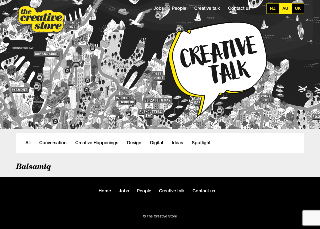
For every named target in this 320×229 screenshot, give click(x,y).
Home (104, 190)
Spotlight (201, 142)
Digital (156, 142)
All (28, 142)
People (179, 8)
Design (134, 142)
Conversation (52, 142)
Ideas (177, 142)
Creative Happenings (96, 142)
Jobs (159, 8)
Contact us (239, 8)
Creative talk (207, 8)
